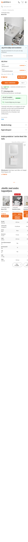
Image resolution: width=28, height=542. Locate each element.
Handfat (5, 10)
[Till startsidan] (6, 2)
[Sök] (2, 6)
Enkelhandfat (11, 10)
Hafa (2, 119)
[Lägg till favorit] (25, 20)
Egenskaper (6, 130)
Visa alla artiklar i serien (18, 142)
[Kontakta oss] (19, 2)
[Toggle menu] (26, 2)
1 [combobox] (23, 82)
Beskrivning (6, 125)
